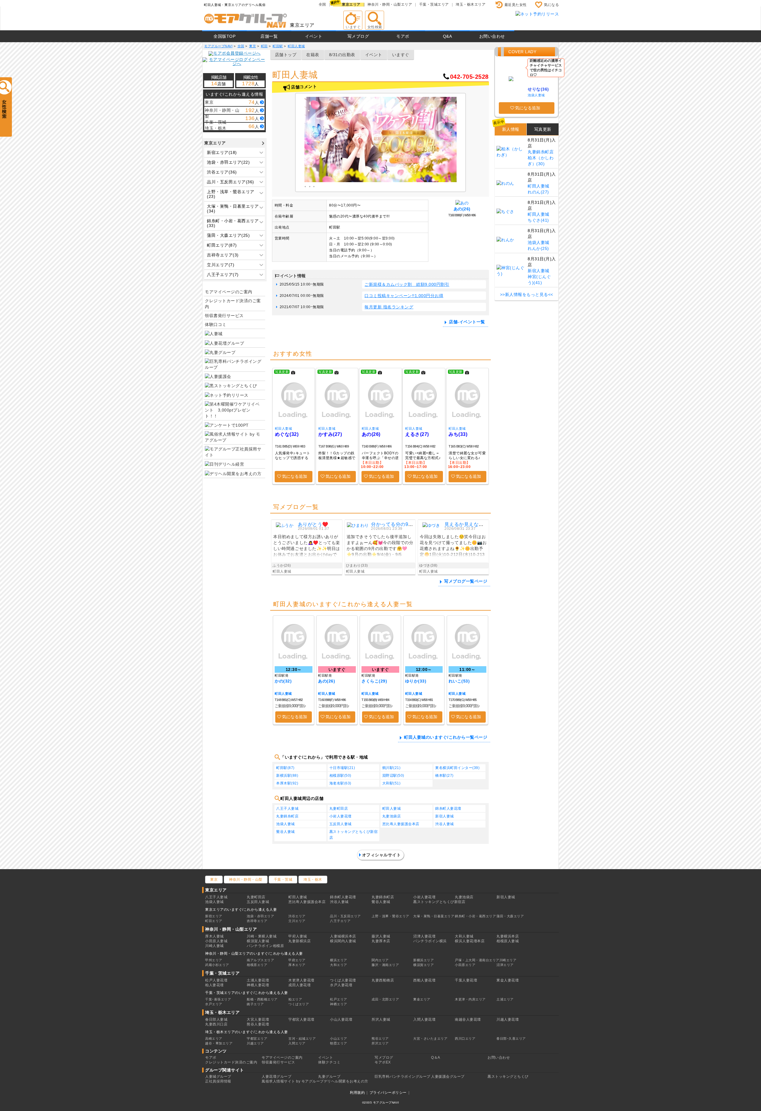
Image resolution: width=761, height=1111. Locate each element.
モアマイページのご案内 (228, 291)
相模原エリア (257, 965)
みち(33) (458, 434)
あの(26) (462, 209)
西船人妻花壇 (424, 980)
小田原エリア (465, 965)
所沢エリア (380, 1043)
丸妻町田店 (338, 808)
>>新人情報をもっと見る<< (526, 294)
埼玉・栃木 (313, 879)
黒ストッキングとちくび (508, 1076)
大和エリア (338, 965)
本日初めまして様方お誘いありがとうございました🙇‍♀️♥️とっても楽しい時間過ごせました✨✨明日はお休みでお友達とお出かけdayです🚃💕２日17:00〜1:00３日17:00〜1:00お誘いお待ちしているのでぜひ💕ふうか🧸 (306, 546)
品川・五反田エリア (345, 916)
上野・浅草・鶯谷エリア (390, 916)
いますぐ (400, 54)
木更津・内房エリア (470, 999)
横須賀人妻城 (258, 941)
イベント (313, 36)
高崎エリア (213, 1038)
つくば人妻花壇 (343, 980)
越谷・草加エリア (218, 1043)
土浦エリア (505, 999)
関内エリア (380, 960)
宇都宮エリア (257, 1038)
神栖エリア (338, 1004)
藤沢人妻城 (381, 936)
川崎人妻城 (214, 946)
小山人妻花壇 (341, 1019)
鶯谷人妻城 (285, 832)
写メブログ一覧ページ (465, 581)
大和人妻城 (464, 936)
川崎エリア (508, 960)
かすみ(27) (330, 434)
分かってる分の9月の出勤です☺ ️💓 (410, 524)
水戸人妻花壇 (341, 985)
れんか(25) (538, 248)
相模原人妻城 (507, 941)
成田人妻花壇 (299, 985)
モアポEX (383, 1062)
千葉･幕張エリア (218, 999)
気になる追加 (294, 476)
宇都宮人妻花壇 (301, 1019)
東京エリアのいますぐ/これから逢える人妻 (241, 909)
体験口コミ (216, 324)
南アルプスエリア (260, 960)
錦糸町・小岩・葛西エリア (475, 916)
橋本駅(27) (444, 775)
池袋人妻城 (285, 824)
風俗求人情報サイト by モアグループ (293, 1081)
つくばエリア (298, 1004)
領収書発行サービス (224, 315)
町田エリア (213, 921)
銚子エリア (255, 1004)
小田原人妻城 (216, 941)
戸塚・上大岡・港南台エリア (477, 960)
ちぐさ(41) (538, 220)
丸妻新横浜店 (299, 941)
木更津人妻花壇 (301, 980)
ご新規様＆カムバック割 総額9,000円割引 (406, 284)
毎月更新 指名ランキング (388, 307)
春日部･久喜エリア (511, 1038)
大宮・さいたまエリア (430, 1038)
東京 (214, 879)
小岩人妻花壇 (340, 816)
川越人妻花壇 (507, 1019)
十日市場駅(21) (342, 768)
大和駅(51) (391, 783)
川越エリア (255, 1043)
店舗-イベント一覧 (467, 321)
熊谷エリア (380, 1038)
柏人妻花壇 (214, 985)
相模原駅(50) (340, 775)
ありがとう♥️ (313, 524)
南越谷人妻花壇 (468, 1019)
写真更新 (542, 129)
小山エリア (338, 1038)
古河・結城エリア (302, 1038)
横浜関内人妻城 (343, 941)
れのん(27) (538, 192)
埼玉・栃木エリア (470, 4)
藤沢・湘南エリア (385, 965)
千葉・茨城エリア (434, 4)
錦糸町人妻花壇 (448, 808)
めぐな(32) (287, 434)
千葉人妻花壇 (466, 980)
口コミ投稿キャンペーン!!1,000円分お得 (403, 295)
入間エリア (297, 1043)
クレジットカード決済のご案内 (233, 303)
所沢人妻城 (381, 1019)
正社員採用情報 (218, 1081)
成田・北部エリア (385, 999)
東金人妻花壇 (507, 980)
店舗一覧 (269, 36)
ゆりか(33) (416, 681)
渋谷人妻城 (444, 824)
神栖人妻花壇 (258, 985)
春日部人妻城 (216, 1019)
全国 (322, 4)
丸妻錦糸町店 (287, 816)
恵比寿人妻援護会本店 (400, 824)
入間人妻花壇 (424, 1019)
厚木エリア (297, 965)
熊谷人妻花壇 (258, 1024)
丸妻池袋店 (391, 816)
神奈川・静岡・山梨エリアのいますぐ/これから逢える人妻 (254, 953)
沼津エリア (505, 965)
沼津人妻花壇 (424, 936)
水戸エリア (213, 1004)
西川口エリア (465, 1038)
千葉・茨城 (283, 879)
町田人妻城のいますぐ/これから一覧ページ (445, 737)
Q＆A (435, 1057)
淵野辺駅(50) (393, 775)
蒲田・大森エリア (510, 916)
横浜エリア (338, 960)
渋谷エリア (297, 916)
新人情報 (510, 129)
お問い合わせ (492, 36)
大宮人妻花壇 (258, 1019)
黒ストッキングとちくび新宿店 (353, 835)
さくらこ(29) (374, 681)
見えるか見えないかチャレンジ (478, 524)
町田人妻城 (283, 428)
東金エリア (421, 999)
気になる (551, 5)
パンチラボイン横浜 (430, 941)
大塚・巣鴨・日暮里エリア (433, 916)
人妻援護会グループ (448, 1076)
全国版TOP (224, 36)
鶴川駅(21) (391, 768)
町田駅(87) (285, 768)
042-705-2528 (469, 76)
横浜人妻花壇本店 (470, 941)
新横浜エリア (423, 960)
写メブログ (358, 36)
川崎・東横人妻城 (261, 936)
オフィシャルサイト (381, 854)
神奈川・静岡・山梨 (245, 879)
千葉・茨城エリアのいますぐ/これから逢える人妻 (246, 993)
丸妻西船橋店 (383, 980)
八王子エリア (340, 921)
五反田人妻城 (340, 824)
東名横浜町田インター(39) (457, 768)
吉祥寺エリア (257, 921)
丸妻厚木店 (381, 941)
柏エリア (295, 999)
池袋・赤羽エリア (260, 916)
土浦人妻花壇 (258, 980)
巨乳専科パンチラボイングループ (402, 1076)
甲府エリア (297, 960)
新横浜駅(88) (287, 775)
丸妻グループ (329, 1076)
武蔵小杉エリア (217, 965)
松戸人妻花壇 (216, 980)
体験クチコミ (329, 1062)
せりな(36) (538, 89)
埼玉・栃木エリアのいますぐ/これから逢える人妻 (246, 1032)
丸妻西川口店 (216, 1024)
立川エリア (297, 921)
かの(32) (283, 681)
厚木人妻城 (214, 936)
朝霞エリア (338, 1043)
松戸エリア (338, 999)
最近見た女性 (515, 5)
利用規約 (357, 1092)
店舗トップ (286, 54)
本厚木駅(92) (287, 783)
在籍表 (312, 54)
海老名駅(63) (340, 783)
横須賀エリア (423, 965)
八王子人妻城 (287, 808)
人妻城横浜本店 (343, 936)
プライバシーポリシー (388, 1092)
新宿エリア (213, 916)
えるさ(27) (417, 434)
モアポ (402, 36)
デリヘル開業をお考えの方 (346, 1081)
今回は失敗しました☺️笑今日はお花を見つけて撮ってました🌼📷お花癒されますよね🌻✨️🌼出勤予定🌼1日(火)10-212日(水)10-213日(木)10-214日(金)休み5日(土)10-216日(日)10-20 (453, 546)
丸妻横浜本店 (507, 936)
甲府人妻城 (297, 936)
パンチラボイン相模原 (265, 946)
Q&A (447, 36)
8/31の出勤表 (342, 54)
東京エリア (351, 4)
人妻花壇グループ (276, 1076)
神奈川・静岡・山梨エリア (389, 4)
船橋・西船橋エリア (262, 999)
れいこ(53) (459, 681)
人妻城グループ (218, 1076)
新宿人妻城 (444, 816)
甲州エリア (213, 960)
